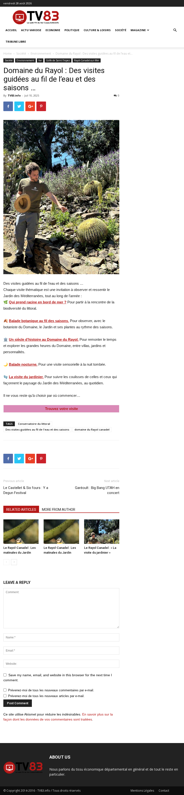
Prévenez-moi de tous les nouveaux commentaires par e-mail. (51, 690)
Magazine (138, 30)
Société (120, 30)
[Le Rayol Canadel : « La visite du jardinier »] (101, 531)
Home (7, 53)
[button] (175, 30)
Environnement (41, 53)
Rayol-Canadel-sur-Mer (86, 60)
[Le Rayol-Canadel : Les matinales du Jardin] (21, 531)
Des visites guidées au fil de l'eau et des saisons (37, 429)
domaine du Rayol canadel (92, 429)
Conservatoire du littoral (34, 424)
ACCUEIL (11, 30)
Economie (53, 30)
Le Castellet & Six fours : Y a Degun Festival (25, 490)
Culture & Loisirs (97, 30)
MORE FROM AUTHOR (58, 509)
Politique (71, 30)
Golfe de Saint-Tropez (58, 60)
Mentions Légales (142, 791)
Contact (164, 791)
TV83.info (14, 95)
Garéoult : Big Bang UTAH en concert (97, 490)
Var (40, 60)
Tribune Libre (16, 41)
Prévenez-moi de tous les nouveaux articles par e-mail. (46, 696)
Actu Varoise (31, 30)
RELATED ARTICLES (21, 509)
